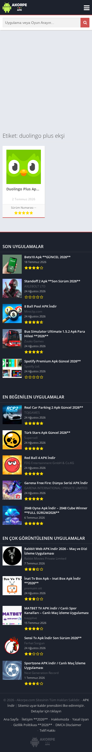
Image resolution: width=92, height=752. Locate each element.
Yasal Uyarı (80, 719)
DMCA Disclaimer (68, 725)
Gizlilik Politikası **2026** (32, 725)
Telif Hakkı (47, 730)
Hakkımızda (60, 719)
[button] (84, 22)
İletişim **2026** (35, 719)
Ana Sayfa (11, 719)
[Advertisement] (46, 81)
